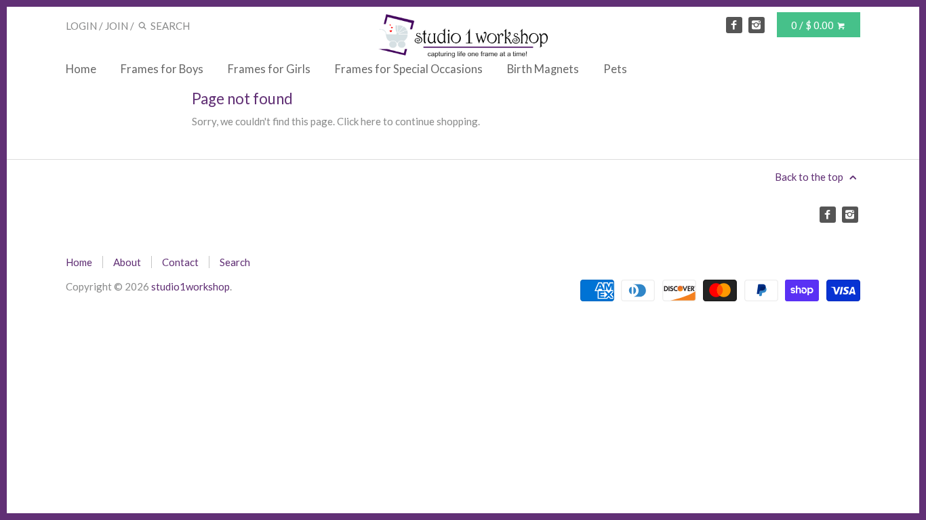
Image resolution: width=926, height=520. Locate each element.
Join (116, 26)
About (127, 262)
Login (81, 26)
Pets (615, 69)
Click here (359, 121)
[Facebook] (734, 25)
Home (81, 69)
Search (235, 262)
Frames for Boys (162, 69)
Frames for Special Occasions (409, 69)
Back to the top (810, 177)
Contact (180, 262)
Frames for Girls (269, 69)
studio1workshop (190, 286)
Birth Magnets (543, 69)
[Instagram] (756, 25)
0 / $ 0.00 (813, 25)
